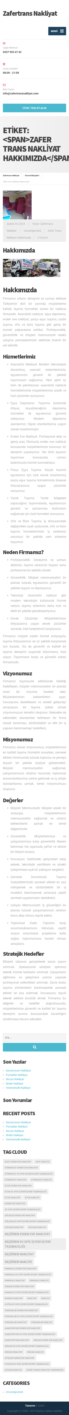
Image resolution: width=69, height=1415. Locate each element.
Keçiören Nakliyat (19, 1254)
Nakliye (45, 1298)
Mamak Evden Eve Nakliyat (19, 1286)
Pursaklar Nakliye (41, 1322)
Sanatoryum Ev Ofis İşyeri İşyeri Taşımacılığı (30, 1334)
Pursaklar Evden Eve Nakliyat (21, 1310)
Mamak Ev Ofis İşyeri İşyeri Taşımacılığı (27, 1292)
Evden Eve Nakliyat (15, 1203)
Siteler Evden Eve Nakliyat (19, 1358)
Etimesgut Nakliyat (16, 1180)
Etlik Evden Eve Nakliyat (18, 1186)
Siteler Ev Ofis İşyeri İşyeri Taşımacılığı (27, 1364)
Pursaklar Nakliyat (17, 1074)
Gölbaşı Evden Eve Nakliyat (20, 1215)
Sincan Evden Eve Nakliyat (48, 1340)
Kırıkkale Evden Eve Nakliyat (20, 1268)
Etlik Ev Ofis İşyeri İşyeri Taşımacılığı (26, 1191)
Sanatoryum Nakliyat (18, 1070)
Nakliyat (32, 1298)
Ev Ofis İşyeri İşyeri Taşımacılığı (22, 1209)
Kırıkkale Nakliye (39, 1280)
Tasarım (30, 1405)
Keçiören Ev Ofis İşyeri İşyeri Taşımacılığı (28, 1244)
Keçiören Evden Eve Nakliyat (27, 1234)
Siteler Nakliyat (14, 1083)
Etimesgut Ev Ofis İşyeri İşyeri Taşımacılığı (29, 1174)
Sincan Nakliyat (15, 1079)
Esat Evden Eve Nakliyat (18, 1162)
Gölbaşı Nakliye (37, 1227)
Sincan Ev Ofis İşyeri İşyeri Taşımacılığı (27, 1346)
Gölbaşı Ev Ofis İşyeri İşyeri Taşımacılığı (27, 1221)
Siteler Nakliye (13, 1370)
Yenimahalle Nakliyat (18, 1087)
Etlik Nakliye (32, 1197)
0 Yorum (43, 237)
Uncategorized (32, 230)
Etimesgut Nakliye (41, 1180)
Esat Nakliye (43, 1162)
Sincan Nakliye (35, 1352)
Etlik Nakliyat (13, 1197)
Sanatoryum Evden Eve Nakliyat (22, 1328)
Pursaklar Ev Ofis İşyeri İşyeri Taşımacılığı (29, 1316)
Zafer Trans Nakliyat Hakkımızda (44, 1370)
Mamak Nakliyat (14, 1298)
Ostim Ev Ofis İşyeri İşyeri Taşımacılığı (26, 1304)
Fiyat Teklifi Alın (34, 108)
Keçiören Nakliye (18, 1262)
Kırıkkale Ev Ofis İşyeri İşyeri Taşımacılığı (28, 1274)
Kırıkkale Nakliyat (15, 1280)
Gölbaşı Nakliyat (14, 1227)
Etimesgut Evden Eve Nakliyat (21, 1167)
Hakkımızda (19, 250)
